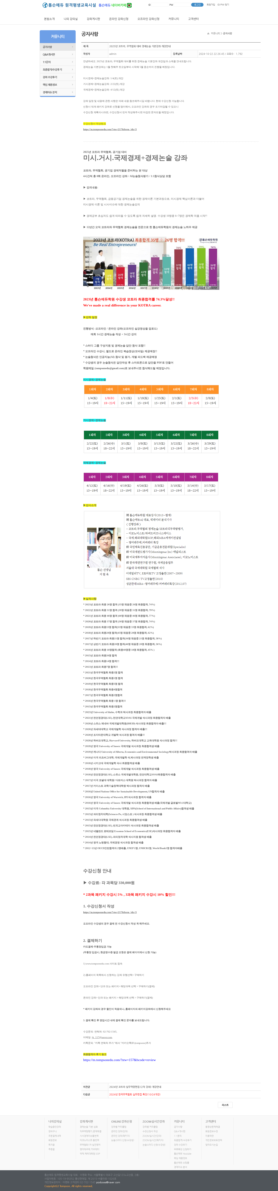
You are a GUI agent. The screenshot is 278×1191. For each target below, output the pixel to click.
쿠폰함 (51, 1149)
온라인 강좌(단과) (119, 1131)
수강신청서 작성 (150, 1131)
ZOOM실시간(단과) (152, 1136)
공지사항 (47, 46)
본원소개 (49, 18)
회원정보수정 (211, 1131)
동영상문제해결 (212, 1126)
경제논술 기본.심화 (89, 1126)
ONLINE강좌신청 (121, 1121)
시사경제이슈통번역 (89, 1136)
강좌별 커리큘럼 (118, 1126)
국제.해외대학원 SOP (90, 1153)
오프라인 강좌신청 (148, 18)
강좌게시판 (93, 18)
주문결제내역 (54, 1136)
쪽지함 (51, 1144)
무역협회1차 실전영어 (90, 1144)
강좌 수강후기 (50, 77)
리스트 (225, 1105)
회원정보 (52, 1140)
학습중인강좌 (54, 1126)
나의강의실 (55, 1121)
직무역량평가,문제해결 (90, 1131)
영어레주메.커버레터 (89, 1149)
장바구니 (52, 1131)
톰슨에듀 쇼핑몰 (181, 1162)
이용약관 (209, 1136)
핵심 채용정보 (50, 84)
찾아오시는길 (211, 1144)
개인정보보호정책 (213, 1140)
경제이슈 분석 (50, 92)
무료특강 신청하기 (182, 1149)
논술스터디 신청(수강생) (122, 1140)
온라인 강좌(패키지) (120, 1136)
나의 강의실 (71, 18)
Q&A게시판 (49, 54)
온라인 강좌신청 (118, 18)
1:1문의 (46, 61)
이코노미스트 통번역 (89, 1140)
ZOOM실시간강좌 (154, 1121)
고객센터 (193, 18)
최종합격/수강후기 (52, 69)
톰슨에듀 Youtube (182, 1153)
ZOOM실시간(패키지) (153, 1140)
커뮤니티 (174, 18)
